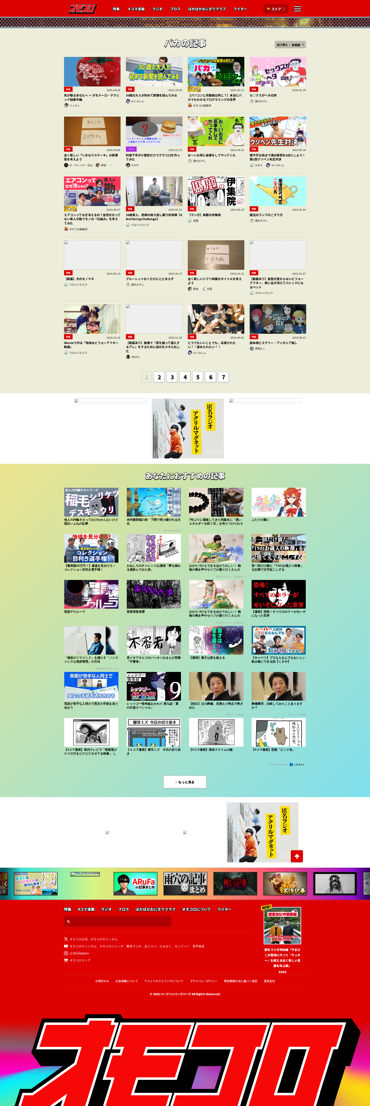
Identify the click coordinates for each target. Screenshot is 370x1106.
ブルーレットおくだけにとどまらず (150, 279)
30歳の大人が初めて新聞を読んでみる (151, 95)
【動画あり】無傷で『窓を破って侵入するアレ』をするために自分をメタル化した (153, 347)
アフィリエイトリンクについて (163, 981)
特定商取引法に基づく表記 (240, 981)
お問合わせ (102, 981)
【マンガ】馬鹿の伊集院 (204, 215)
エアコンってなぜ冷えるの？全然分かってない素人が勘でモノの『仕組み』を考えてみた (92, 219)
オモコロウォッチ (112, 946)
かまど (259, 165)
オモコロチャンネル (104, 939)
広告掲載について (127, 981)
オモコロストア (80, 960)
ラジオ (157, 9)
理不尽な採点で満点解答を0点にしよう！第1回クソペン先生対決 (277, 157)
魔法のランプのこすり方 (266, 215)
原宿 (103, 165)
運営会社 (269, 981)
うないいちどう (140, 225)
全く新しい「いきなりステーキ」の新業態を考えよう (91, 157)
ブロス (175, 9)
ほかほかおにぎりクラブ (207, 9)
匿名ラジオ (134, 946)
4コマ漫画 (86, 909)
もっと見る (186, 782)
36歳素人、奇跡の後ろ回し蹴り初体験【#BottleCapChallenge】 (154, 217)
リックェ (74, 105)
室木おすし (261, 101)
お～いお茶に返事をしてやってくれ (212, 155)
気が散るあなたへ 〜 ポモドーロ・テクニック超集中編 (91, 97)
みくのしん (137, 101)
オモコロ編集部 (202, 105)
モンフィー (182, 946)
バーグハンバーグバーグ (175, 994)
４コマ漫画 (136, 9)
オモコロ (83, 9)
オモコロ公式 (79, 939)
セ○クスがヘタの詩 (263, 95)
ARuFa (135, 357)
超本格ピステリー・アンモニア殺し (273, 343)
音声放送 (198, 946)
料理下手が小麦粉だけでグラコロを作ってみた (153, 157)
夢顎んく (260, 348)
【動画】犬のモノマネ (79, 279)
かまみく (166, 946)
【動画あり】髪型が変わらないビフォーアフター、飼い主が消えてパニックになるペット (277, 283)
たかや (135, 165)
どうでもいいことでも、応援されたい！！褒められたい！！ (212, 345)
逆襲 (195, 220)
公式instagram (79, 953)
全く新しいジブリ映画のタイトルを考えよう (215, 281)
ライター (240, 9)
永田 (209, 289)
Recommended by (279, 764)
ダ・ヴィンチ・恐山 (80, 165)
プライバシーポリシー (204, 981)
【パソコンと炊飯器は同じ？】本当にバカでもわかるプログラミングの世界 (215, 97)
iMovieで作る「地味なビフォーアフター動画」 (91, 345)
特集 (116, 9)
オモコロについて (196, 909)
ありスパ (151, 946)
